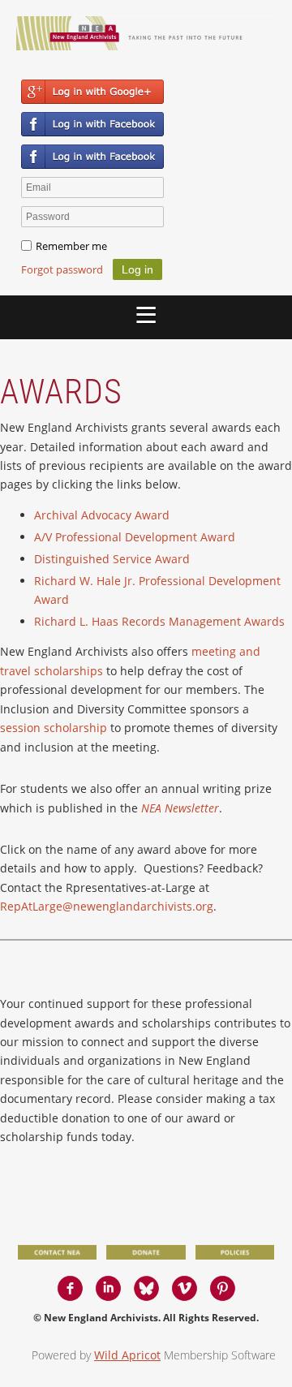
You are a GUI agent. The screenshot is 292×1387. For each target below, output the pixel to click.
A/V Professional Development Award (134, 537)
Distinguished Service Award (112, 558)
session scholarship (53, 727)
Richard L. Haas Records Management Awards (159, 621)
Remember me (71, 246)
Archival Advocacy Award (102, 515)
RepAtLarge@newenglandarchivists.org (106, 906)
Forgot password (62, 269)
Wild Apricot (127, 1355)
